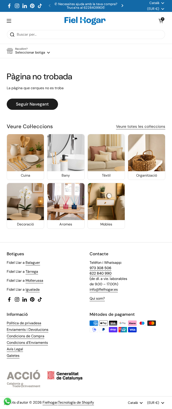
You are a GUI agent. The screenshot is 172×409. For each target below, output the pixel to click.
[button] (160, 20)
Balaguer (33, 262)
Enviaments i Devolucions (27, 329)
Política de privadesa (24, 323)
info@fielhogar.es (104, 289)
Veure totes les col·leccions (140, 126)
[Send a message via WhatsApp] (7, 401)
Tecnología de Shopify (76, 402)
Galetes (13, 355)
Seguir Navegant (32, 104)
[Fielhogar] (84, 21)
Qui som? (97, 298)
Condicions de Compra (25, 336)
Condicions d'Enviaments (27, 342)
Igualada (33, 289)
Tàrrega (32, 271)
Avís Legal (15, 349)
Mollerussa (34, 280)
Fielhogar (50, 402)
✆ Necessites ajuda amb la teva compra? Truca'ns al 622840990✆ (85, 6)
